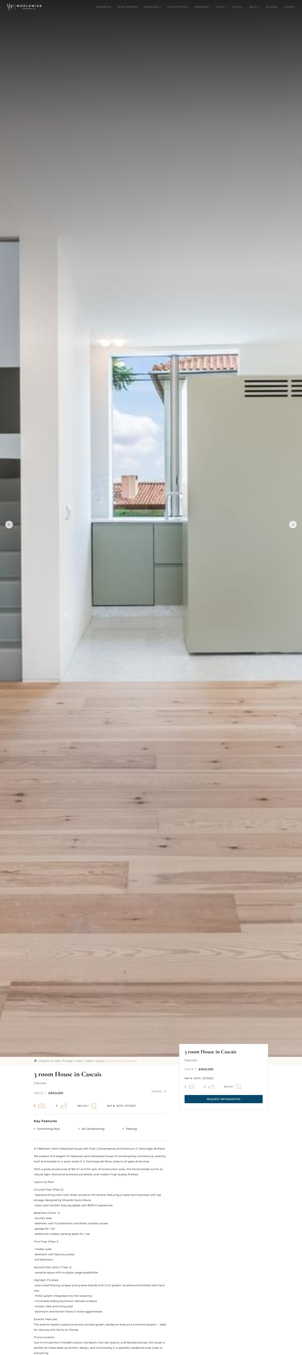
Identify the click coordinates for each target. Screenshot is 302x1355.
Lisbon (79, 1060)
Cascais (100, 1060)
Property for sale (49, 1060)
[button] (224, 1099)
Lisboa (89, 1060)
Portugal (67, 1060)
